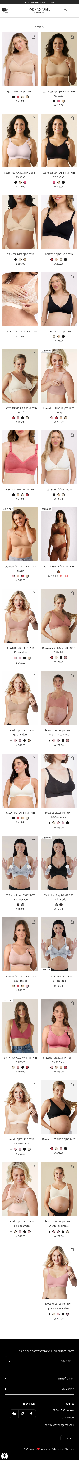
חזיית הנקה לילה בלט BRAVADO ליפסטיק (20, 1060)
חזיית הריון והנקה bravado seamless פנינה (20, 1141)
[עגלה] (6, 11)
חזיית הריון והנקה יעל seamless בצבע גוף (59, 93)
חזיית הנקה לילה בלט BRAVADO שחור (58, 1141)
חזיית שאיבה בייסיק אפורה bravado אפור (59, 978)
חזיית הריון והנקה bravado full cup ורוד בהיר (20, 978)
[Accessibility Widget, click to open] (4, 1456)
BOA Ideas (29, 1449)
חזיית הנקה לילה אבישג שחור (58, 331)
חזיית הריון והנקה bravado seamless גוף (20, 732)
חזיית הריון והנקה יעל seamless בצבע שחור (59, 175)
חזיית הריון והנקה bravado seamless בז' (20, 650)
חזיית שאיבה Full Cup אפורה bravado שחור (59, 897)
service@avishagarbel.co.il (59, 1425)
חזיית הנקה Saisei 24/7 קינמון (59, 566)
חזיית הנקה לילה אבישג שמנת (59, 489)
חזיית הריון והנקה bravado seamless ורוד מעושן (58, 1306)
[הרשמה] (10, 1361)
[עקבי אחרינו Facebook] (31, 1413)
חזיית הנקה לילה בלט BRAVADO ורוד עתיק (58, 650)
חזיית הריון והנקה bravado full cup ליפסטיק (58, 1060)
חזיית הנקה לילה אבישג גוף (20, 254)
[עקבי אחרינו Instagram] (22, 1413)
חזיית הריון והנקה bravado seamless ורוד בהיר (20, 1223)
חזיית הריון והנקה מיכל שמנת (20, 812)
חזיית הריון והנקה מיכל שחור (59, 254)
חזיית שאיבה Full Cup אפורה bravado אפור (20, 897)
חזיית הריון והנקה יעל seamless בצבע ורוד (20, 175)
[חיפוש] (65, 11)
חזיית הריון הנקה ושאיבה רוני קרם (20, 331)
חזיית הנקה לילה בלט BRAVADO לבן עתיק (20, 410)
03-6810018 (68, 1417)
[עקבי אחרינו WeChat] (14, 1413)
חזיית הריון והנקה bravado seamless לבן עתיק (58, 1223)
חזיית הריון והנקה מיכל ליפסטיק (20, 489)
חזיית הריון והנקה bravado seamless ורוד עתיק (58, 732)
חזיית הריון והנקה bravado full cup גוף (20, 568)
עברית (69, 1438)
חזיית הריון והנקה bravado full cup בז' (58, 410)
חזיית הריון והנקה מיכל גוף (20, 91)
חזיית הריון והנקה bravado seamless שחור (58, 815)
